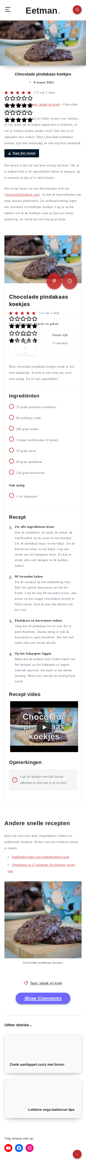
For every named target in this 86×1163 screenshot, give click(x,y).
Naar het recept (24, 153)
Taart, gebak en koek (44, 104)
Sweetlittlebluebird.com (22, 194)
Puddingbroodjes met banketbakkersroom (40, 857)
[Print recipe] (69, 281)
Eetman (41, 10)
